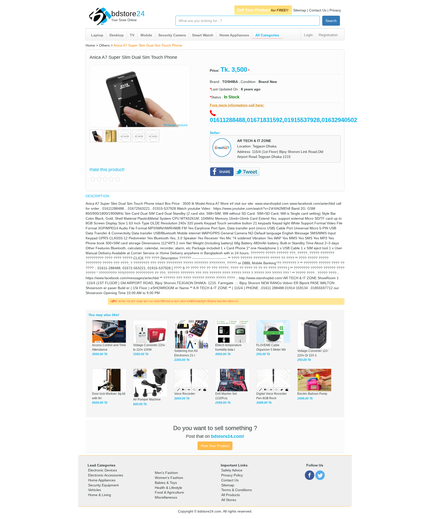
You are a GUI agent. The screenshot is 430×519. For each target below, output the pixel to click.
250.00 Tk (263, 354)
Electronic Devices (102, 470)
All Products (230, 495)
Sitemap (299, 10)
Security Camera (172, 35)
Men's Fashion (166, 473)
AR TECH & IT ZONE (254, 141)
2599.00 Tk (223, 402)
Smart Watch (202, 35)
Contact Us (317, 10)
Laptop (97, 35)
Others (104, 45)
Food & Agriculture (169, 492)
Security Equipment (103, 485)
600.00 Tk (140, 404)
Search (331, 21)
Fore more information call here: (237, 105)
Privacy (335, 10)
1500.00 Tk (141, 354)
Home (90, 45)
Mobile (146, 35)
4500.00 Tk (223, 354)
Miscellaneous (166, 497)
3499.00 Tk (264, 402)
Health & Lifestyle (168, 488)
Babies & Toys (166, 483)
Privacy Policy (232, 475)
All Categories (267, 35)
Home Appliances (234, 35)
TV (132, 35)
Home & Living (99, 495)
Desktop (116, 35)
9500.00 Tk (100, 402)
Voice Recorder (184, 393)
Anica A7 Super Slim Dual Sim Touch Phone (147, 45)
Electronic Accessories (105, 475)
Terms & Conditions (236, 490)
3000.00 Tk (100, 354)
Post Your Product (215, 446)
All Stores (228, 500)
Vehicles (94, 490)
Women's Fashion (169, 478)
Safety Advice (231, 470)
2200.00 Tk (182, 360)
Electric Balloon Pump (312, 393)
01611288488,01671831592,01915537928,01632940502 (283, 120)
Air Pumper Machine (147, 399)
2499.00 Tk (305, 398)
